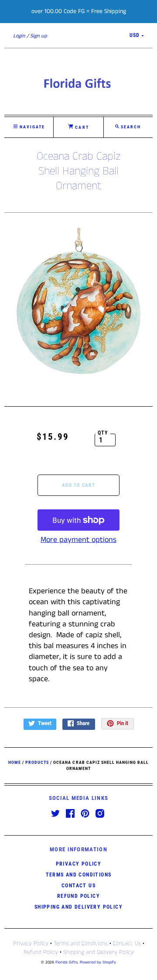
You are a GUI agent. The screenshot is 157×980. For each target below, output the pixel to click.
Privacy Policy (79, 864)
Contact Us (78, 886)
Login (19, 36)
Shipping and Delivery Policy (78, 907)
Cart (81, 127)
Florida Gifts (66, 962)
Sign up (38, 36)
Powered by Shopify (98, 962)
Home (14, 762)
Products (37, 762)
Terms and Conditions (79, 875)
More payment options (78, 539)
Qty (103, 433)
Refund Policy (78, 896)
